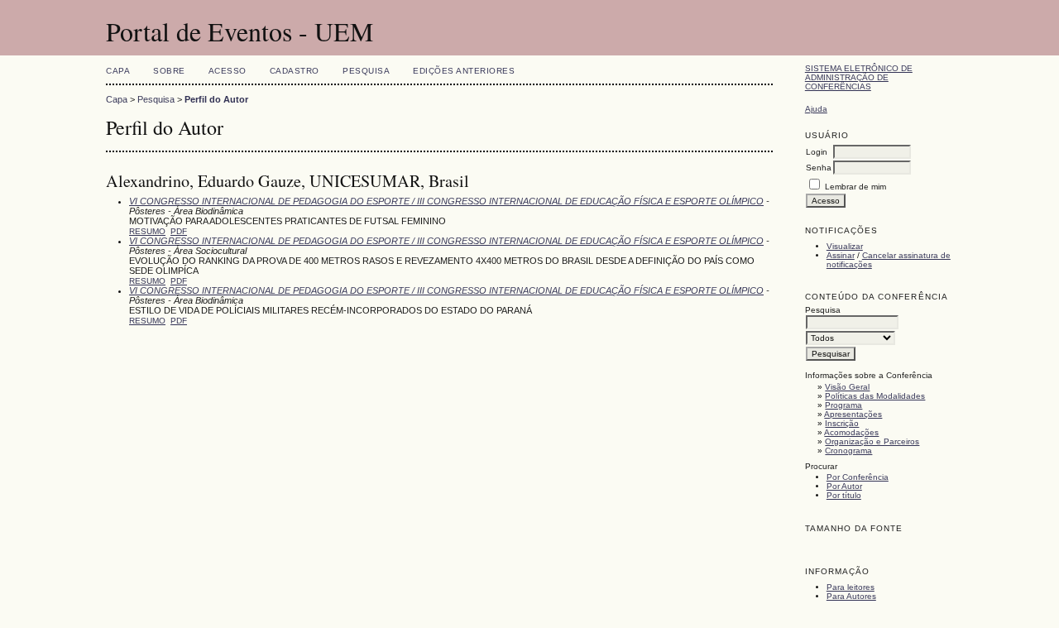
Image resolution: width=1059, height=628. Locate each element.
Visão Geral (847, 386)
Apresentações (853, 414)
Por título (844, 495)
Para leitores (851, 587)
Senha (818, 167)
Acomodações (851, 432)
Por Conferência (858, 477)
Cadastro (294, 70)
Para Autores (851, 596)
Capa (118, 70)
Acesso (227, 70)
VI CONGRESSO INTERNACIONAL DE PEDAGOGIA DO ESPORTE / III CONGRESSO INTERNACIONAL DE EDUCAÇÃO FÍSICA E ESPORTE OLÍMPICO (446, 201)
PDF (178, 231)
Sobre (169, 70)
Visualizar (845, 246)
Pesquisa (366, 70)
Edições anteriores (464, 70)
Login (816, 151)
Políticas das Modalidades (875, 395)
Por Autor (844, 486)
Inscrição (842, 423)
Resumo (147, 231)
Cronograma (848, 450)
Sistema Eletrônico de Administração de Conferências (859, 77)
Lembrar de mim (855, 186)
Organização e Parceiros (872, 441)
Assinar (841, 255)
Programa (843, 405)
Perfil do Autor (216, 99)
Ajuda (816, 108)
